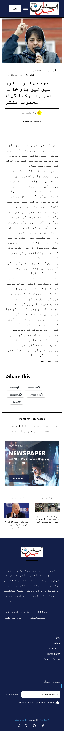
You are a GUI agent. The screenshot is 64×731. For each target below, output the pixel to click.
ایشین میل (27, 112)
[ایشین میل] (40, 112)
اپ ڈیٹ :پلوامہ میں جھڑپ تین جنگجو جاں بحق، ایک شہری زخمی (47, 519)
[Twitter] (44, 130)
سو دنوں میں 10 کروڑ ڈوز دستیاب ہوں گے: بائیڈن (16, 524)
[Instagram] (34, 726)
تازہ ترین (51, 70)
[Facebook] (52, 130)
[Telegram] (19, 130)
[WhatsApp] (36, 130)
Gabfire (43, 720)
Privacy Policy (49, 702)
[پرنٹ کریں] (27, 130)
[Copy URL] (11, 130)
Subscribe (12, 694)
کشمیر (37, 70)
